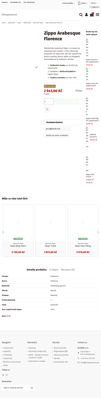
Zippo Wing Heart (18, 246)
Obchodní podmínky (37, 351)
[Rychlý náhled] (31, 212)
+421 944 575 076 (88, 358)
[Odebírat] (32, 387)
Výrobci (57, 358)
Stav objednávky (29, 2)
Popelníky (7, 358)
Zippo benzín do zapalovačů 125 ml (92, 62)
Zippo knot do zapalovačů (92, 84)
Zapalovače (8, 348)
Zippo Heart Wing (83, 246)
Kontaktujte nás (15, 2)
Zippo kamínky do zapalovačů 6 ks (92, 120)
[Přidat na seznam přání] (31, 208)
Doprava (5, 2)
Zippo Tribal (50, 246)
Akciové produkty (61, 355)
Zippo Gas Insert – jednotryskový (92, 176)
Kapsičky (7, 351)
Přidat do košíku (69, 101)
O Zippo (53, 269)
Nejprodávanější (61, 351)
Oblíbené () (95, 7)
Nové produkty (60, 348)
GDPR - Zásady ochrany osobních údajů (38, 356)
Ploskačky (7, 355)
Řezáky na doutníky (11, 362)
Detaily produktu (37, 269)
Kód (4, 316)
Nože (5, 365)
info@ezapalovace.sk (90, 362)
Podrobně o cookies (37, 361)
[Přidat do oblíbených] (47, 109)
